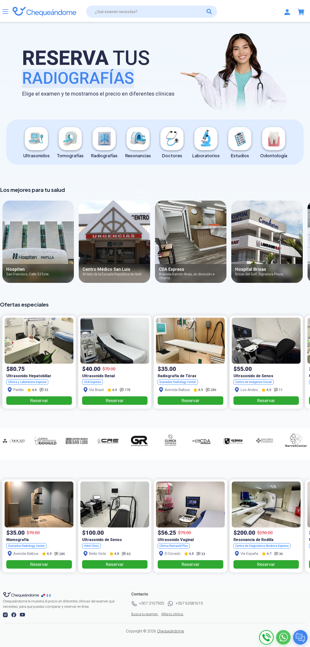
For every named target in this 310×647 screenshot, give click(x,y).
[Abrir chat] (300, 637)
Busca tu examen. (144, 614)
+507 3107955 (151, 603)
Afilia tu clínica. (172, 614)
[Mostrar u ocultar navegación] (5, 11)
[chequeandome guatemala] (49, 595)
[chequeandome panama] (44, 595)
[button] (5, 614)
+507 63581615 (189, 603)
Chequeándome (170, 631)
